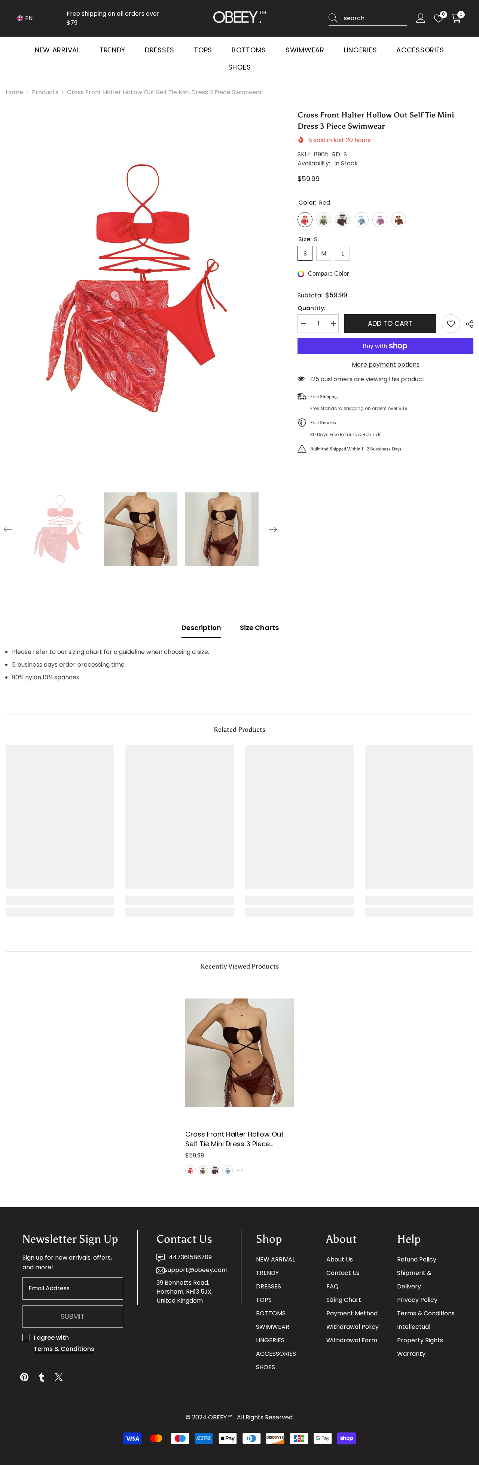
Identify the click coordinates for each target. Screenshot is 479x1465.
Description (201, 627)
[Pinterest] (24, 1377)
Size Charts (259, 627)
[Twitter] (58, 1377)
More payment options (385, 364)
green (203, 1170)
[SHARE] (466, 324)
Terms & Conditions (64, 1349)
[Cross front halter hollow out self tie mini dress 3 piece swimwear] (239, 1052)
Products (45, 92)
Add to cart (390, 323)
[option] (140, 288)
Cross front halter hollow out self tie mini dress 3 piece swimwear (234, 1139)
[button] (7, 529)
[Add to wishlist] (451, 323)
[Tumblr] (41, 1377)
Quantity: (312, 308)
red (190, 1170)
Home (14, 92)
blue (227, 1170)
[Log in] (420, 18)
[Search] (368, 18)
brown (215, 1170)
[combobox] (375, 18)
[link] (60, 900)
